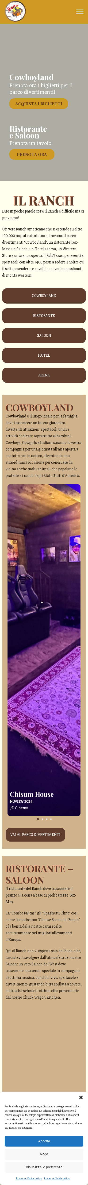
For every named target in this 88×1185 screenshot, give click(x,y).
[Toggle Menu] (80, 11)
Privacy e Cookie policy (29, 1178)
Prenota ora (32, 154)
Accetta (44, 1141)
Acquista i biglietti (38, 103)
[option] (44, 650)
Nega (44, 1154)
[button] (81, 1097)
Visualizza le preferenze (44, 1167)
